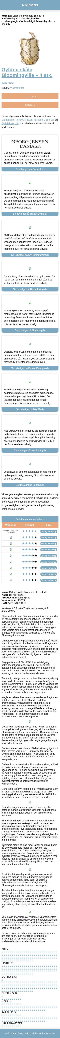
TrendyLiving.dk (23, 120)
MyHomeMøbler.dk (44, 120)
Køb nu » (30, 105)
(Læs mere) (8, 82)
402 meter (30, 5)
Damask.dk (8, 120)
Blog (20, 1033)
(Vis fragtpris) (16, 88)
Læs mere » (30, 96)
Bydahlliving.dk (10, 123)
